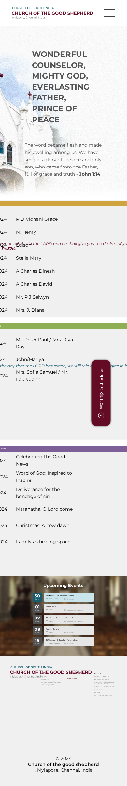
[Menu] (109, 13)
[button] (101, 393)
